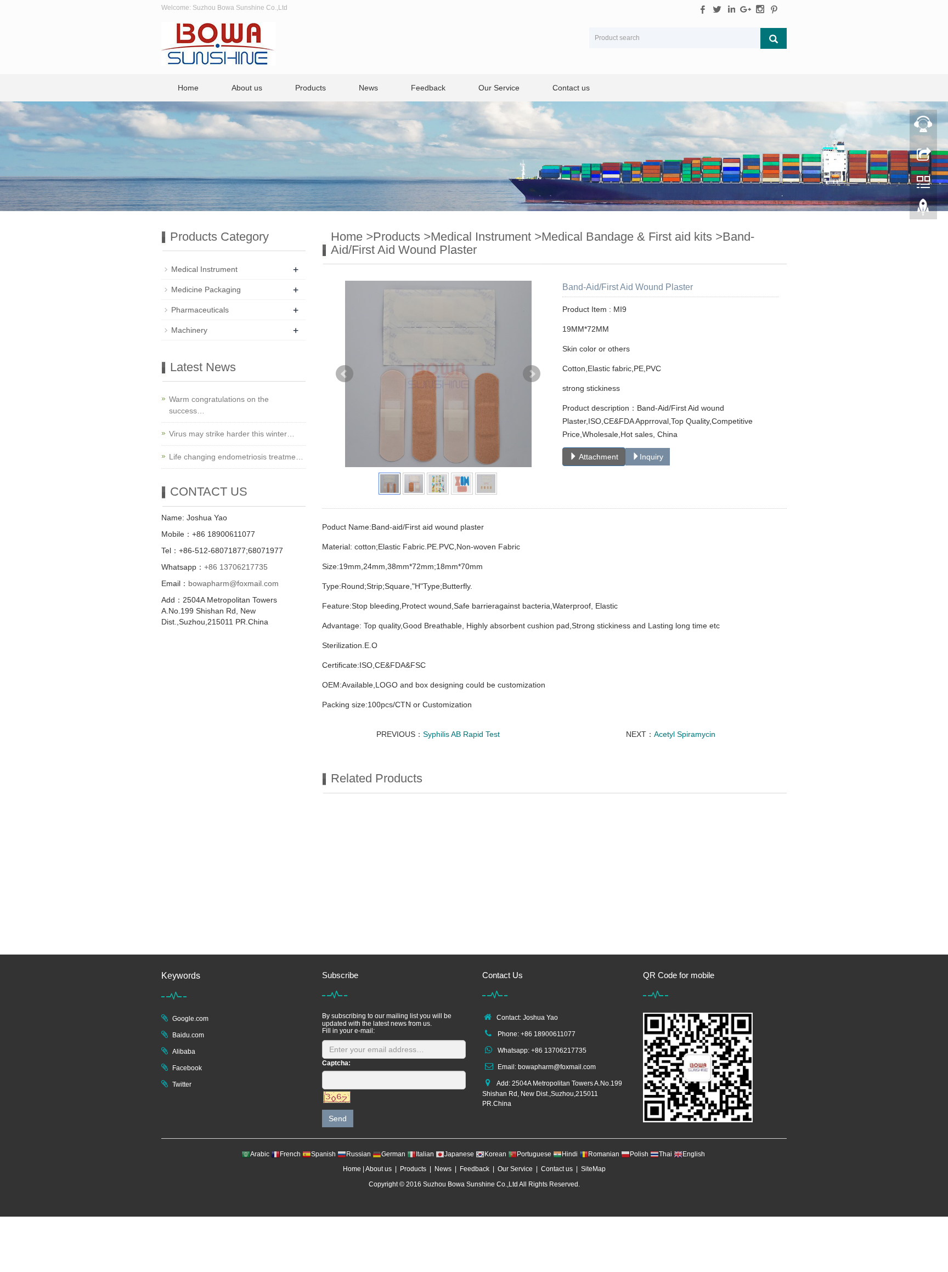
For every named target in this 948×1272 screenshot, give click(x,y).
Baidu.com (188, 1035)
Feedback (428, 87)
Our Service (499, 87)
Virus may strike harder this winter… (232, 433)
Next (531, 374)
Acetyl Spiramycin (684, 734)
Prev (344, 374)
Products (310, 87)
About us (247, 87)
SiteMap (593, 1169)
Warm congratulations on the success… (219, 405)
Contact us (571, 87)
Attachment (597, 456)
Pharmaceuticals (200, 309)
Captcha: (336, 1063)
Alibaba (183, 1051)
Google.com (190, 1019)
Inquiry (651, 456)
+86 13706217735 (236, 567)
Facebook (187, 1068)
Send (338, 1118)
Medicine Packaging (206, 289)
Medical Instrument (481, 236)
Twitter (181, 1084)
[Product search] (773, 38)
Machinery (189, 330)
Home (188, 87)
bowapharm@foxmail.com (233, 583)
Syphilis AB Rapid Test (461, 734)
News (368, 87)
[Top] (923, 210)
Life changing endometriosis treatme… (236, 456)
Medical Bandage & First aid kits (626, 236)
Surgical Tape (373, 929)
